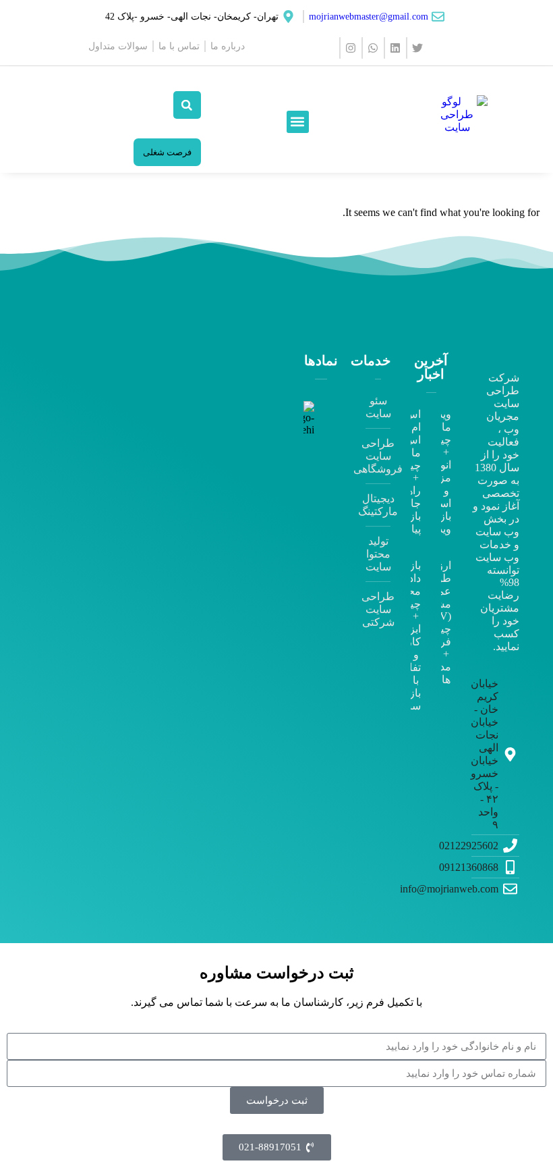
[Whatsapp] (372, 48)
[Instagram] (350, 48)
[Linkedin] (394, 48)
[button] (298, 122)
